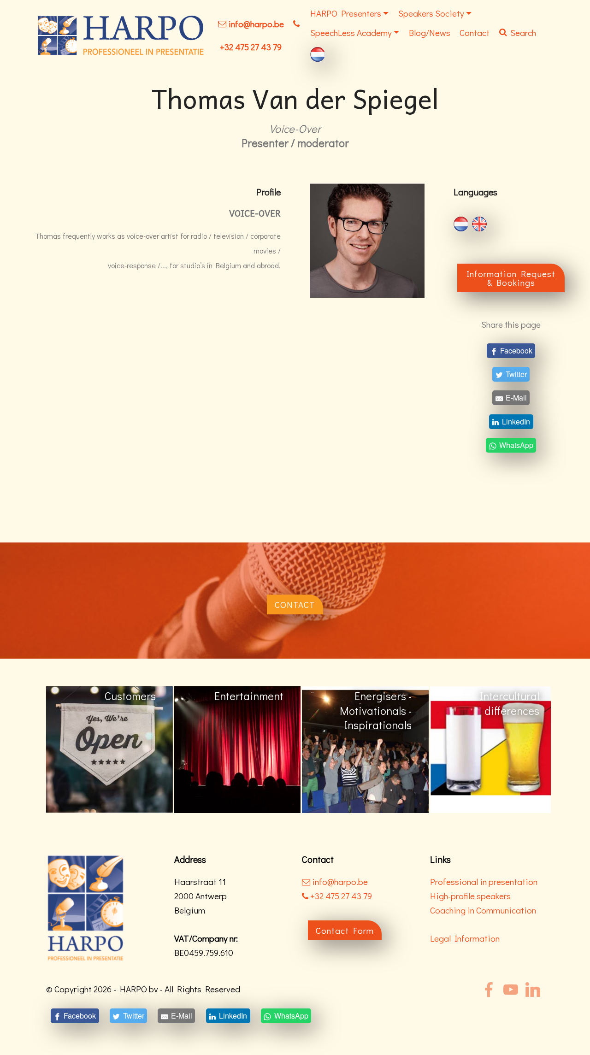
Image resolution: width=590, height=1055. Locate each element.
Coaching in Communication (483, 910)
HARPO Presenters (345, 13)
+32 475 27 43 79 (251, 47)
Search (523, 32)
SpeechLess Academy (351, 32)
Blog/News (429, 32)
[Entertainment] (109, 749)
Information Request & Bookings (510, 278)
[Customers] (493, 749)
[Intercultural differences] (365, 749)
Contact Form (345, 930)
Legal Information (465, 938)
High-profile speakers (470, 896)
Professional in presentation (483, 881)
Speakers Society (431, 13)
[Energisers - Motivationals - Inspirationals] (237, 749)
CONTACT (295, 604)
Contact (475, 32)
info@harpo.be (256, 23)
